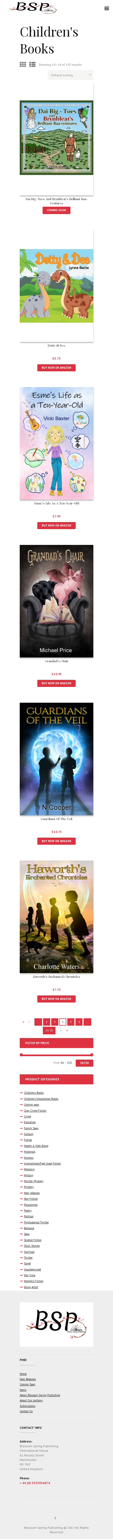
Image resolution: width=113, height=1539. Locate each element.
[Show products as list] (32, 64)
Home (23, 1374)
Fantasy (28, 1134)
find (23, 1360)
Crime (27, 1116)
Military (28, 1175)
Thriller (28, 1257)
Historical (29, 1151)
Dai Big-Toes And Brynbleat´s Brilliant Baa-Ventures (56, 201)
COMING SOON (56, 210)
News (23, 1390)
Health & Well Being (36, 1146)
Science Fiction (33, 1240)
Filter (84, 1063)
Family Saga (31, 1128)
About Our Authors (31, 1400)
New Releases (28, 1379)
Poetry (28, 1210)
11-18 (49, 1030)
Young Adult (31, 1287)
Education (30, 1122)
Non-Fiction (31, 1199)
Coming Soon (27, 1384)
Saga (26, 1234)
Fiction (28, 1140)
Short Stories (32, 1246)
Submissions (27, 1406)
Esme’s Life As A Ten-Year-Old (56, 503)
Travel (27, 1263)
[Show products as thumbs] (23, 64)
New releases (32, 1193)
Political (28, 1216)
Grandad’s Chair (56, 661)
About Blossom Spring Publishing (40, 1395)
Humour (29, 1158)
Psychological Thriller (36, 1222)
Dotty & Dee (57, 345)
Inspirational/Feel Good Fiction (42, 1163)
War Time (29, 1275)
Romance (29, 1228)
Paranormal (31, 1205)
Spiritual (29, 1252)
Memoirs (29, 1169)
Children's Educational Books (41, 1099)
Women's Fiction (33, 1281)
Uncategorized (32, 1269)
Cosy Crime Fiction (35, 1110)
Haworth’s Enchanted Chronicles (56, 976)
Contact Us (26, 1411)
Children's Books (34, 1093)
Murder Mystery (33, 1181)
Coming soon (31, 1104)
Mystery (29, 1187)
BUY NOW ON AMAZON (56, 367)
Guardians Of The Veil (56, 819)
